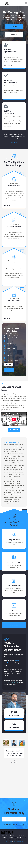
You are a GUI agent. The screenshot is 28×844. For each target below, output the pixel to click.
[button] (25, 2)
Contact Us (14, 142)
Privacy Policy (8, 842)
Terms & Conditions (18, 842)
